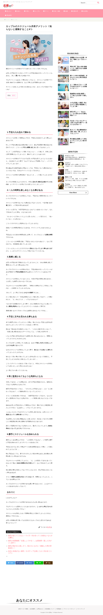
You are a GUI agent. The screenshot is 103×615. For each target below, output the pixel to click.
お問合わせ (40, 609)
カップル (15, 19)
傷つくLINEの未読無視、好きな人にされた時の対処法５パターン (78, 77)
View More (73, 192)
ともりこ (68, 162)
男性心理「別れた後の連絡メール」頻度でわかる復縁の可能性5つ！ (78, 68)
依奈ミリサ (68, 177)
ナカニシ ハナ (69, 155)
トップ (7, 19)
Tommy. (67, 184)
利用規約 (59, 609)
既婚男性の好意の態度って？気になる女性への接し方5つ (78, 95)
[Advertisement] (29, 114)
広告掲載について (50, 609)
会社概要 (32, 609)
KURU (49, 527)
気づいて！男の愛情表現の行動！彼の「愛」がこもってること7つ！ (78, 131)
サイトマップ (81, 609)
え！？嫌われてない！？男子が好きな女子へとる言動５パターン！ (78, 86)
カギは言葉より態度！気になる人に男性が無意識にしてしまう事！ (78, 104)
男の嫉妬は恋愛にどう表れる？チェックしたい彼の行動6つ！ (78, 140)
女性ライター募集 (23, 609)
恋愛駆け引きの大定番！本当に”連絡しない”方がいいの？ (78, 59)
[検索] (98, 2)
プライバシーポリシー (69, 609)
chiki (66, 170)
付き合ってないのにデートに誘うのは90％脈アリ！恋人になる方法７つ (78, 122)
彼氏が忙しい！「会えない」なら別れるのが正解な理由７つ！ (78, 113)
